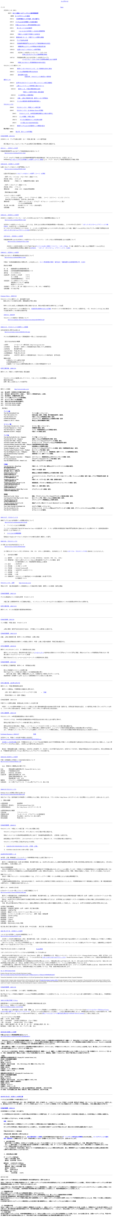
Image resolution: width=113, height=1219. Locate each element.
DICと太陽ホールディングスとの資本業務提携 (25, 13)
